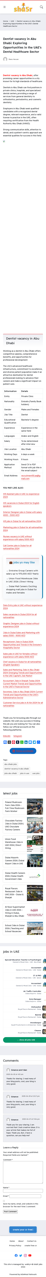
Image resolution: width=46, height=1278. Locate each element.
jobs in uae (24, 773)
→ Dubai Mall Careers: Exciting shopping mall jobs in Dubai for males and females (21, 589)
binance (14, 1097)
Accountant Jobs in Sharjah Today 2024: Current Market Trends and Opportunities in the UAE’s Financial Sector (22, 683)
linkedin (6, 736)
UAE (12, 21)
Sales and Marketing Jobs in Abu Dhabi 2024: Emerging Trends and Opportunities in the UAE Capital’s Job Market (22, 672)
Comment (8, 1160)
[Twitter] (21, 1255)
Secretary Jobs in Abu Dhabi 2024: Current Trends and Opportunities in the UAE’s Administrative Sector (23, 694)
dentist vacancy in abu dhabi (16, 769)
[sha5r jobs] (23, 7)
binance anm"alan (19, 1070)
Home (5, 21)
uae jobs (35, 773)
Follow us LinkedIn (24, 751)
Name (6, 1187)
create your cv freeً (23, 1229)
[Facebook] (16, 1255)
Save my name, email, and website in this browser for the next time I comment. (20, 1205)
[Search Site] (41, 7)
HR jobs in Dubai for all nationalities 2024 (22, 521)
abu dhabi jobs (10, 764)
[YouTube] (30, 1255)
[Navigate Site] (4, 7)
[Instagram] (25, 1255)
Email (6, 1196)
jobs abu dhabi (10, 773)
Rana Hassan (14, 59)
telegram (17, 736)
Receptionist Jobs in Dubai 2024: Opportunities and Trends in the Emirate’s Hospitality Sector (22, 644)
